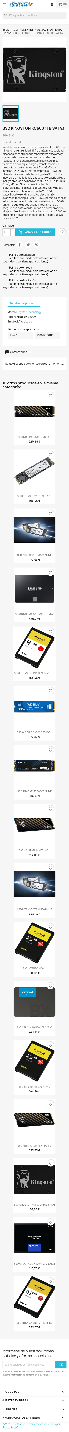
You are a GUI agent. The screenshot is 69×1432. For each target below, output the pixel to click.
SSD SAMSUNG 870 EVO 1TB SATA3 (34, 614)
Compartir (19, 244)
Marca (12, 312)
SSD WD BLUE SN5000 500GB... (34, 732)
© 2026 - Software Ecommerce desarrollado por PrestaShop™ (31, 1425)
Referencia (15, 316)
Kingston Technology (29, 312)
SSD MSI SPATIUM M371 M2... (34, 850)
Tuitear (28, 244)
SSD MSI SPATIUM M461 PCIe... (35, 1145)
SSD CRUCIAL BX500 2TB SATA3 (34, 1027)
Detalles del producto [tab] (23, 303)
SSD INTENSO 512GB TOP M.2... (34, 496)
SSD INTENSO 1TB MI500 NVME (34, 555)
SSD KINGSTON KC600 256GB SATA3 (34, 1204)
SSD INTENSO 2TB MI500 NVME (34, 909)
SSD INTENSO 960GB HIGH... (35, 1086)
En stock (13, 321)
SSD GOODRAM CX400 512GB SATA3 (34, 1263)
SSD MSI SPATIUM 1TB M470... (34, 437)
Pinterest (36, 244)
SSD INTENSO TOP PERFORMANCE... (34, 673)
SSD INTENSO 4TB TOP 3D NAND (34, 1322)
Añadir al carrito (35, 232)
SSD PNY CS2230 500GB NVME (34, 791)
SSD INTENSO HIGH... (34, 968)
